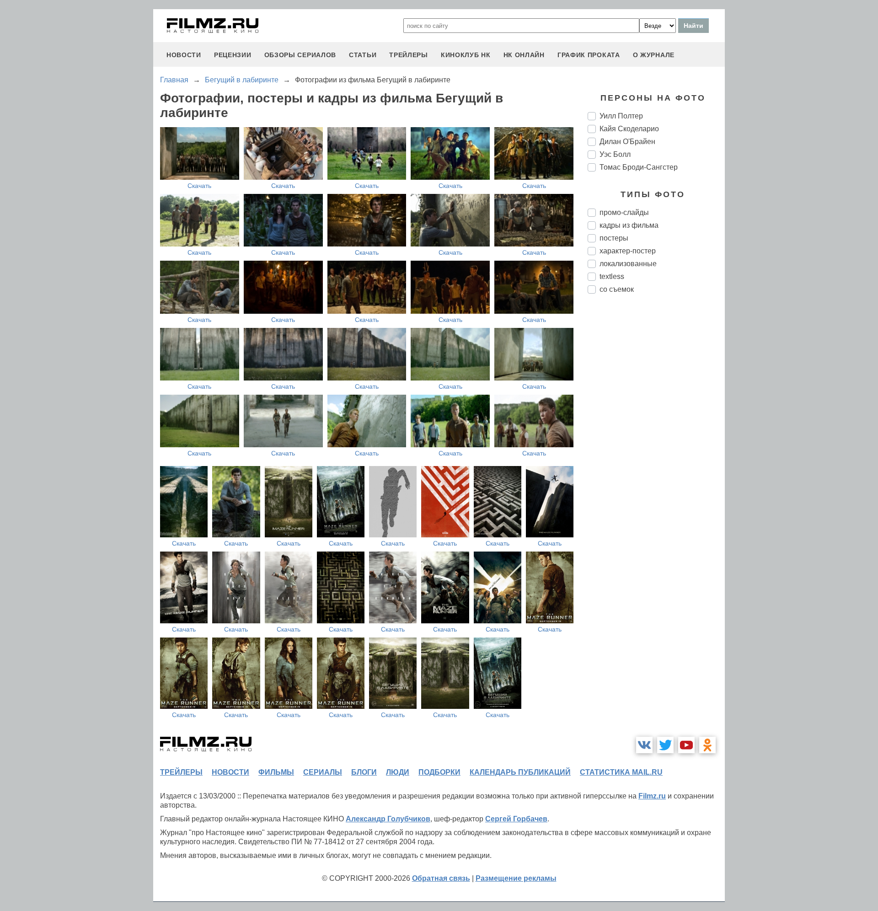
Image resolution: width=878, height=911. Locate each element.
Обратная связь (441, 878)
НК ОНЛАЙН (524, 55)
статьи (362, 55)
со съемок (617, 289)
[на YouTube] (686, 745)
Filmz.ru (652, 796)
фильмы (276, 772)
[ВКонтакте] (644, 745)
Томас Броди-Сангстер (639, 167)
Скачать (199, 185)
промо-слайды (624, 212)
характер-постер (628, 251)
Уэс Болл (615, 154)
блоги (364, 772)
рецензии (233, 55)
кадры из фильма (629, 225)
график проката (588, 55)
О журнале (654, 55)
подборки (439, 772)
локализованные (628, 264)
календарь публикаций (520, 772)
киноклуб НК (466, 55)
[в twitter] (665, 745)
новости (183, 55)
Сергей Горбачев (516, 819)
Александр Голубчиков (388, 819)
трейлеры (408, 55)
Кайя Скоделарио (629, 129)
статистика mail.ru (621, 772)
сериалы (322, 772)
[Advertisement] (656, 453)
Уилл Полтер (621, 116)
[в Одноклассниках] (707, 745)
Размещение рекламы (516, 878)
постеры (614, 238)
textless (612, 276)
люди (397, 772)
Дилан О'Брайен (627, 141)
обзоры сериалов (300, 55)
